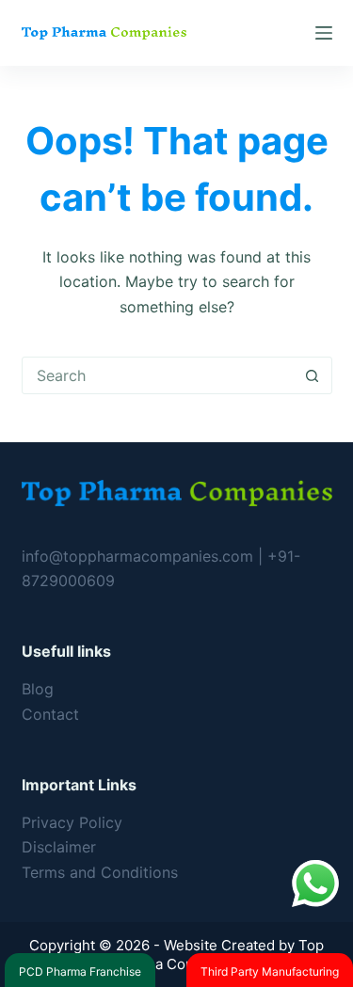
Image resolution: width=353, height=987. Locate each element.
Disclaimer (59, 846)
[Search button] (312, 375)
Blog (38, 688)
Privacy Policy (72, 822)
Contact (50, 714)
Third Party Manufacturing (270, 971)
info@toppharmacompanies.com (140, 556)
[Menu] (323, 32)
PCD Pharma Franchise (80, 971)
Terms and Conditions (100, 872)
